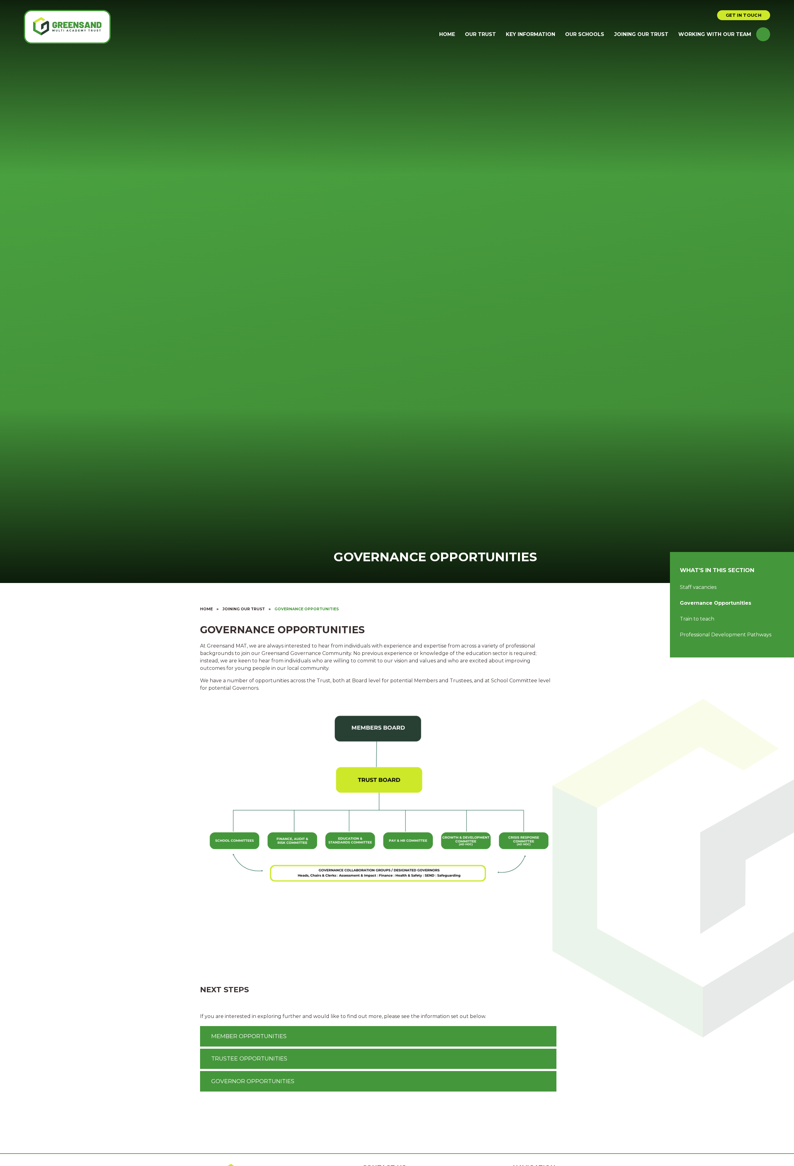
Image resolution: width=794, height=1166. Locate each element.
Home (206, 609)
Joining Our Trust (243, 609)
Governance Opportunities (306, 609)
